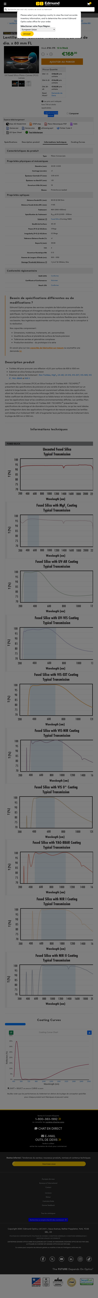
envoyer (27, 33)
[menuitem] (13, 3)
